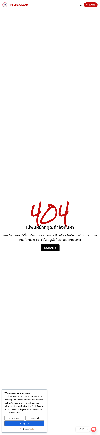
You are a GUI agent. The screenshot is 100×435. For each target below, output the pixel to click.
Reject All (34, 418)
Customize (14, 418)
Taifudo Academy (19, 5)
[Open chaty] (93, 429)
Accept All (24, 423)
